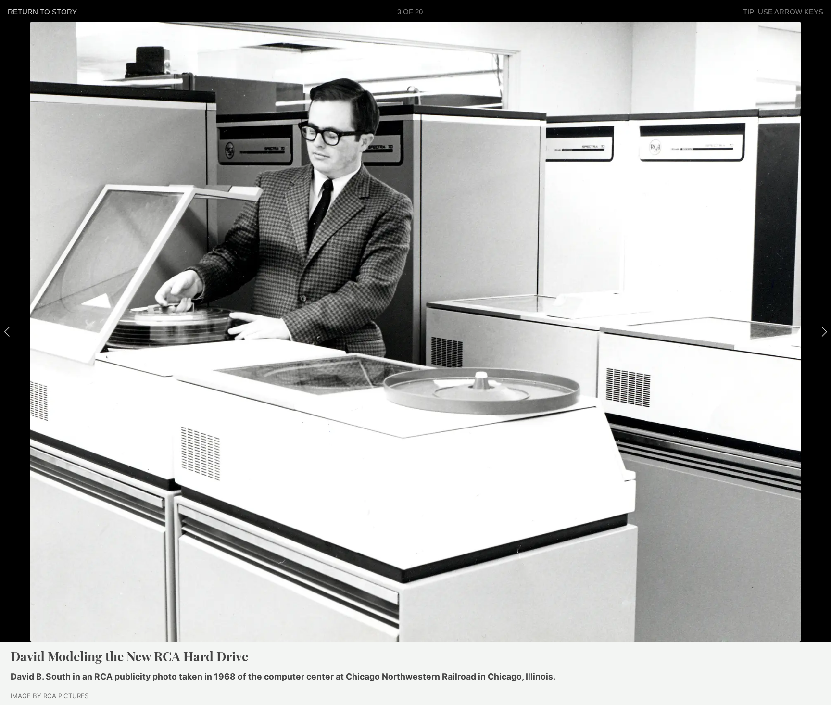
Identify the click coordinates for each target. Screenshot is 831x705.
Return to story (42, 12)
